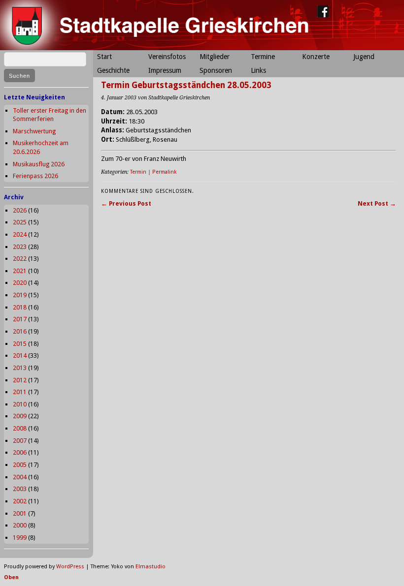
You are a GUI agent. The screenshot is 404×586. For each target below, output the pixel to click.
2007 (20, 440)
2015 (20, 343)
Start (104, 57)
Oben (11, 577)
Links (258, 70)
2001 (20, 513)
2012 (20, 380)
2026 (20, 210)
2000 (20, 525)
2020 (20, 282)
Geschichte (113, 70)
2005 (20, 464)
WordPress (70, 566)
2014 (20, 355)
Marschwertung (34, 131)
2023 (20, 246)
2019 (20, 295)
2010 (20, 404)
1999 (20, 537)
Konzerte (316, 57)
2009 (20, 416)
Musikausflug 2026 (39, 164)
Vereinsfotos (167, 57)
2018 (20, 307)
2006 (20, 452)
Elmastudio (150, 566)
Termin (138, 172)
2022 (20, 258)
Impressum (164, 70)
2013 (20, 367)
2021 (20, 271)
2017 (20, 319)
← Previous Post (126, 203)
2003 (20, 489)
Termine (263, 57)
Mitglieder (215, 57)
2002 (20, 501)
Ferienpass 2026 (35, 176)
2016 (20, 331)
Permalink (164, 172)
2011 (20, 392)
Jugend (363, 57)
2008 (20, 428)
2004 (20, 477)
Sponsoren (216, 70)
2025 (20, 222)
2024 (20, 234)
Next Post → (377, 203)
